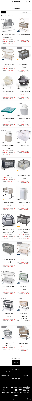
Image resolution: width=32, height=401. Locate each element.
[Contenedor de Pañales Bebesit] (23, 193)
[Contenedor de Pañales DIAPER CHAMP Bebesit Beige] (8, 136)
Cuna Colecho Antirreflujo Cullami (8, 342)
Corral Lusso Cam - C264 (24, 258)
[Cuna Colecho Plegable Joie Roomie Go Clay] (8, 193)
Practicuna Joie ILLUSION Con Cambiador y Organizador (24, 64)
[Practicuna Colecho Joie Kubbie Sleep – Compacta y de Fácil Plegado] (8, 248)
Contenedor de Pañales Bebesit (24, 203)
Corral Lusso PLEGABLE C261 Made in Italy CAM (8, 63)
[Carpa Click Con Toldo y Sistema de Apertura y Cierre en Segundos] (8, 220)
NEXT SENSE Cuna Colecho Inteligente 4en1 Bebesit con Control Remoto (8, 36)
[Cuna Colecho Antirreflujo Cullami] (8, 332)
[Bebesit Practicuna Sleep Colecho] (8, 164)
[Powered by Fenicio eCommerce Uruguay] (29, 399)
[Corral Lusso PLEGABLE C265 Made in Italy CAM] (8, 277)
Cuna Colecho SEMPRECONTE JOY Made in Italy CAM (23, 315)
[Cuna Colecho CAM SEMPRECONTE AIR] (23, 277)
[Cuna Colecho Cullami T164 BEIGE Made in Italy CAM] (23, 25)
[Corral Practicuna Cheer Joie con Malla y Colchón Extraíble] (23, 164)
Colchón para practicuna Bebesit (8, 119)
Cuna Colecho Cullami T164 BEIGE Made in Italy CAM (23, 35)
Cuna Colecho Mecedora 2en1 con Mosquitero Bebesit (24, 343)
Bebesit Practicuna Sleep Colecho (8, 174)
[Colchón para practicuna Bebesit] (8, 109)
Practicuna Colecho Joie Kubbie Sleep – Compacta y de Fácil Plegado (8, 259)
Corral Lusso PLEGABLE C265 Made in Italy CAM (8, 287)
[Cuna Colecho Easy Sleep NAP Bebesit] (8, 82)
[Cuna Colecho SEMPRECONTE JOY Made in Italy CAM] (23, 304)
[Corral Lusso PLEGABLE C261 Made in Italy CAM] (8, 53)
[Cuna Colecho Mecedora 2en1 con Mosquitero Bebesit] (23, 332)
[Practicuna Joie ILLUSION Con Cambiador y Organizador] (23, 53)
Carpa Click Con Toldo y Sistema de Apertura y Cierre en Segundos (8, 231)
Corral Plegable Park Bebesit (24, 146)
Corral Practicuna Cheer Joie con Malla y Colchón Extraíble (24, 175)
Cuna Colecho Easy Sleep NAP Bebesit (8, 92)
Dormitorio (10, 15)
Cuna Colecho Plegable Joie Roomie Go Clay (8, 203)
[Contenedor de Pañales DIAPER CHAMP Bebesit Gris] (23, 109)
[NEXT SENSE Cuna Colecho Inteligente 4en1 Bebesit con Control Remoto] (8, 25)
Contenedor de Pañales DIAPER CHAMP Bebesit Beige (8, 147)
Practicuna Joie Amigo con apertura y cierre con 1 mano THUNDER (23, 231)
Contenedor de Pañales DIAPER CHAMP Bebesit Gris (24, 119)
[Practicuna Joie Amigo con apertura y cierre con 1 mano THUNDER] (23, 220)
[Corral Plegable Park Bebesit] (23, 136)
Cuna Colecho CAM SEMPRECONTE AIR (23, 287)
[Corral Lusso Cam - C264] (23, 248)
